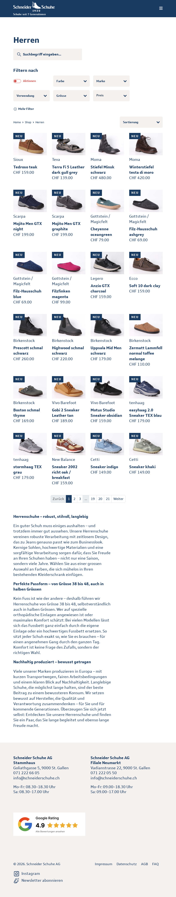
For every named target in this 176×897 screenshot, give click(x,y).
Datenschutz (127, 864)
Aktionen (29, 81)
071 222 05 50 (104, 773)
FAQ (155, 864)
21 (108, 499)
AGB (144, 864)
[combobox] (71, 81)
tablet (96, 801)
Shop (28, 122)
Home (17, 122)
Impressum (103, 864)
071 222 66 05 (26, 773)
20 (100, 499)
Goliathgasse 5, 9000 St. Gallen (41, 768)
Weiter (118, 499)
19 (93, 499)
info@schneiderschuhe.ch (36, 778)
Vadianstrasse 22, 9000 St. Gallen (120, 768)
